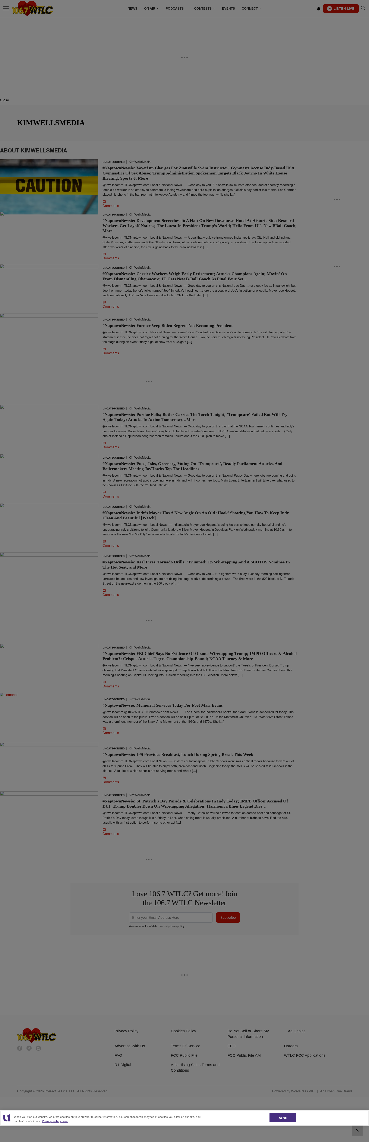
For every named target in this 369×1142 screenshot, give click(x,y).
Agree (283, 1117)
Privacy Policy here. (55, 1121)
